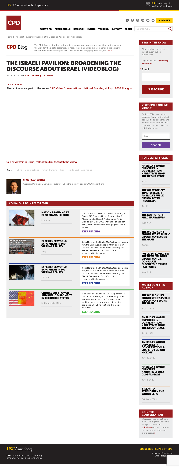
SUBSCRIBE (164, 20)
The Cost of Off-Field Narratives (153, 216)
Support (117, 29)
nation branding (50, 170)
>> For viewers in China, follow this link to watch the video (41, 162)
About (128, 29)
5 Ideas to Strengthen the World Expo (153, 391)
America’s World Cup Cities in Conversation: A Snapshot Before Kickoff (153, 347)
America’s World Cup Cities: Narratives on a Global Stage (153, 370)
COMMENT (49, 76)
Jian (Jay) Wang (32, 76)
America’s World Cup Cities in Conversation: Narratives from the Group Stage (153, 171)
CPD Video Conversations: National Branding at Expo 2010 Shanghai (91, 88)
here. (110, 50)
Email (145, 69)
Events (91, 29)
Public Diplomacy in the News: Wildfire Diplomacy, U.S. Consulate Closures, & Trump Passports (155, 260)
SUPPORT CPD (164, 449)
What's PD (46, 29)
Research (78, 29)
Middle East (73, 170)
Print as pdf (15, 84)
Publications (62, 29)
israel (62, 170)
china (19, 170)
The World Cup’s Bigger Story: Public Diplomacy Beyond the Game (156, 235)
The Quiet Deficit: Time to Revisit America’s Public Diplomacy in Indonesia (153, 195)
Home (9, 37)
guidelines (147, 427)
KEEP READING (91, 231)
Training (103, 29)
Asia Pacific (86, 170)
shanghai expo (32, 170)
